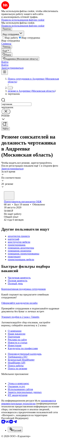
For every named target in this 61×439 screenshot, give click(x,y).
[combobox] (16, 104)
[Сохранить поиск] (4, 124)
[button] (4, 62)
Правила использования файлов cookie (22, 25)
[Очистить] (5, 111)
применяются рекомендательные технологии (28, 402)
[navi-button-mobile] (4, 72)
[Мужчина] (9, 195)
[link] (6, 55)
